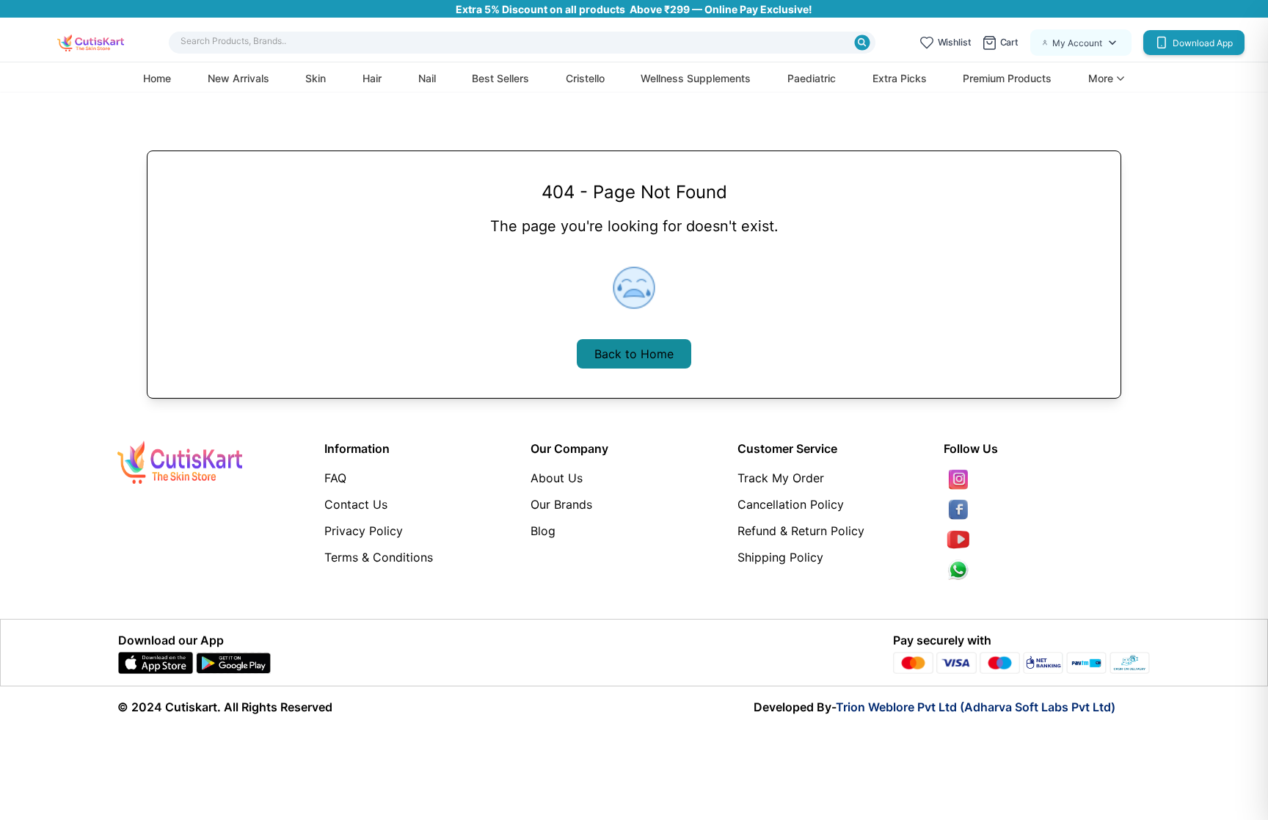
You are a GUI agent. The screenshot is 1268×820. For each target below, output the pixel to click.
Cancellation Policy (790, 504)
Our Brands (561, 504)
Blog (543, 530)
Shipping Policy (780, 557)
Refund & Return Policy (800, 530)
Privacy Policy (363, 530)
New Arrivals (238, 78)
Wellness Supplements (696, 78)
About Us (557, 478)
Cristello (585, 78)
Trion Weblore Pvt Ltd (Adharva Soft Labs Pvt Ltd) (975, 707)
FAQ (335, 478)
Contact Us (355, 504)
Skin (315, 78)
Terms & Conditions (378, 557)
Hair (372, 78)
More (1100, 78)
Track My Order (780, 478)
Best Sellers (500, 78)
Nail (427, 78)
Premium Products (1007, 78)
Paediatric (811, 78)
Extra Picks (899, 78)
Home (157, 78)
